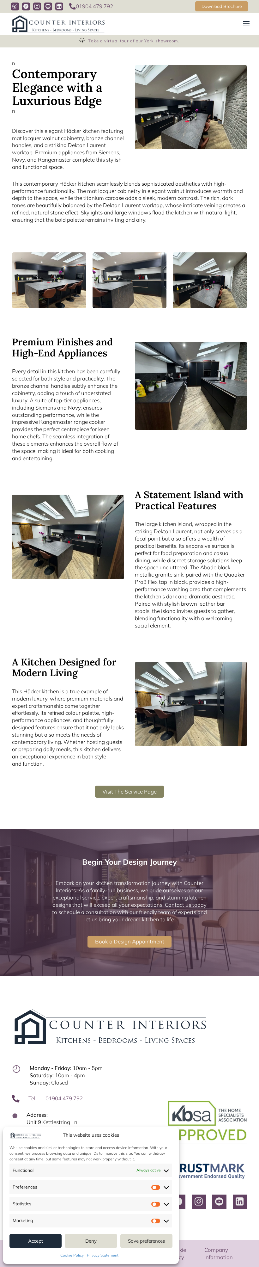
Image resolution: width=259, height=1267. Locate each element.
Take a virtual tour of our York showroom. (133, 40)
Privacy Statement (102, 1255)
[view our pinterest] (15, 6)
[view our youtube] (48, 6)
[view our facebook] (26, 6)
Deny (91, 1241)
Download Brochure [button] (222, 6)
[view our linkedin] (59, 6)
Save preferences (146, 1241)
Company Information (218, 1253)
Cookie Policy (72, 1255)
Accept (35, 1241)
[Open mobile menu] (246, 23)
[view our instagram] (37, 6)
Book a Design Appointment (129, 941)
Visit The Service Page (129, 791)
